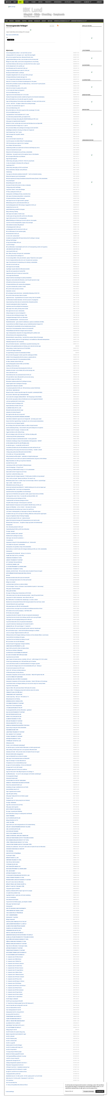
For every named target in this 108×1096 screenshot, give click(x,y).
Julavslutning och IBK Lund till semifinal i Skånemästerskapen (18, 465)
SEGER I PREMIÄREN (10, 815)
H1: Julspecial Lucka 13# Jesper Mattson (14, 970)
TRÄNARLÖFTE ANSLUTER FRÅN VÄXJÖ (14, 692)
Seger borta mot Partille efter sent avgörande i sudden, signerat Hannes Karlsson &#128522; (25, 493)
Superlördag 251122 (10, 165)
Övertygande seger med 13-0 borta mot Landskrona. (16, 769)
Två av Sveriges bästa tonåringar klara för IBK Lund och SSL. (18, 79)
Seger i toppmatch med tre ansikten (13, 791)
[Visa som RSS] (58, 25)
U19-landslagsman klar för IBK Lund (13, 227)
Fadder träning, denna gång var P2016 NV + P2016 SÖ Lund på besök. (20, 160)
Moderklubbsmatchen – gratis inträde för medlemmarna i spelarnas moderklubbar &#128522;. (25, 321)
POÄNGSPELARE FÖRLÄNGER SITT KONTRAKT (15, 950)
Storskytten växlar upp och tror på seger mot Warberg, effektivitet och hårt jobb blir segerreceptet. (26, 513)
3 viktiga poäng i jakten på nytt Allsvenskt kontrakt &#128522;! (18, 452)
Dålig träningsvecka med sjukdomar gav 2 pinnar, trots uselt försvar (20, 509)
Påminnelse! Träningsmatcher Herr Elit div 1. (15, 1065)
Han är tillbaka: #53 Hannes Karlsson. (13, 145)
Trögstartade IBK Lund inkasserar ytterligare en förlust (17, 500)
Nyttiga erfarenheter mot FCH (12, 820)
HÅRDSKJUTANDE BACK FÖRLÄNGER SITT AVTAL (16, 941)
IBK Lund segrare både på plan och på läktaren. (15, 156)
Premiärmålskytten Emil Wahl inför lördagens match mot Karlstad (19, 330)
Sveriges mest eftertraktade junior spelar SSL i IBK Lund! (17, 70)
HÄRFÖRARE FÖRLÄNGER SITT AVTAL (13, 859)
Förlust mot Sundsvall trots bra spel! (13, 149)
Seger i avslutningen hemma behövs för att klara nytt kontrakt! (18, 579)
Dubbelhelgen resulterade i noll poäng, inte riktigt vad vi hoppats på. (20, 130)
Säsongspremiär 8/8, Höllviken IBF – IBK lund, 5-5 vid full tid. (18, 553)
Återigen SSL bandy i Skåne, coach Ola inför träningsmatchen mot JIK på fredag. (22, 61)
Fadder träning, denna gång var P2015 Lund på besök (17, 167)
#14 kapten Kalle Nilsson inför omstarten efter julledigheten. (18, 284)
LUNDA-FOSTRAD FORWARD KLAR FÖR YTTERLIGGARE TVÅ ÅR (18, 844)
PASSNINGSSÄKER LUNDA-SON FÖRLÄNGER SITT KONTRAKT (18, 879)
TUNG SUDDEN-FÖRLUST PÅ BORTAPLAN (14, 912)
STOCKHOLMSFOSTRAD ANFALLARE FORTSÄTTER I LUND (17, 875)
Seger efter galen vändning (11, 793)
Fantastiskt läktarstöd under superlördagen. (15, 604)
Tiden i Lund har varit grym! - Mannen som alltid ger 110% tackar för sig (20, 478)
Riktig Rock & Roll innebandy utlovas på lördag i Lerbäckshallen (19, 152)
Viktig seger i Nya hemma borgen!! (13, 904)
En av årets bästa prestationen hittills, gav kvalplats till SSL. (18, 116)
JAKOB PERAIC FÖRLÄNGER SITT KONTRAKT (15, 732)
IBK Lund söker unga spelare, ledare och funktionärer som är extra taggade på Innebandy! (24, 399)
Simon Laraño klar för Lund (11, 372)
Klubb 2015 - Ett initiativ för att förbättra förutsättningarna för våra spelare (21, 81)
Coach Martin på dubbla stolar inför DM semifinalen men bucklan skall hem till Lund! (23, 447)
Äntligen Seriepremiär (10, 919)
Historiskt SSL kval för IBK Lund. (12, 264)
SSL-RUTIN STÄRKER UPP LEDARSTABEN (14, 676)
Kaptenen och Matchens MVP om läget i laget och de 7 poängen (19, 890)
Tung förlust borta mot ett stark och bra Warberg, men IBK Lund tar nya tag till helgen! (23, 617)
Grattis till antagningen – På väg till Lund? (14, 467)
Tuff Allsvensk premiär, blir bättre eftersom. (15, 672)
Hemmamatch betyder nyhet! (12, 778)
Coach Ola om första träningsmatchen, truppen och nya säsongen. (19, 222)
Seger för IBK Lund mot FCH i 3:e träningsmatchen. (16, 218)
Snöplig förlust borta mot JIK (12, 207)
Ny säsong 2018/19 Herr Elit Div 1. (13, 1014)
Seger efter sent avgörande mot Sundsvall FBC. (15, 271)
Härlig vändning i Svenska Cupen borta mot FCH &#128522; (18, 348)
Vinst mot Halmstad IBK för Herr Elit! (13, 1007)
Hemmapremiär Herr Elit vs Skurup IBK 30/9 (15, 1012)
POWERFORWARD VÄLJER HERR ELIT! (13, 1016)
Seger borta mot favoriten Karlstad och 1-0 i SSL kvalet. (17, 94)
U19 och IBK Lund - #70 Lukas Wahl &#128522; (15, 454)
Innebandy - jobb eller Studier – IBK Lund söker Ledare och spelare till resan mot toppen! (24, 571)
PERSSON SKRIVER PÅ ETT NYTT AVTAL (14, 723)
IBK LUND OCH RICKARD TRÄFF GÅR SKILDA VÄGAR (16, 654)
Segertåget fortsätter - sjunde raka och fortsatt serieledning (18, 895)
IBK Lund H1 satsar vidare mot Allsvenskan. (15, 882)
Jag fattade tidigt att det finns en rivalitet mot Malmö (17, 584)
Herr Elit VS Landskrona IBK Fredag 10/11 (14, 1047)
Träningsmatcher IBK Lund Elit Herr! (13, 1073)
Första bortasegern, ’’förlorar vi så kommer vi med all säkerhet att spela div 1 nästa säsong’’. (25, 586)
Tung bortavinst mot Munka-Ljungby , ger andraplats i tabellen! (19, 901)
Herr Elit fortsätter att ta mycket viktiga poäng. (15, 1031)
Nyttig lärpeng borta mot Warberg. (13, 698)
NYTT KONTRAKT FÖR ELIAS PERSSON (14, 562)
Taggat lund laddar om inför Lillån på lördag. (15, 432)
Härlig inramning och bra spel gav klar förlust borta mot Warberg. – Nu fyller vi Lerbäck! (24, 449)
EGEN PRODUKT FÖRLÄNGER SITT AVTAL (14, 568)
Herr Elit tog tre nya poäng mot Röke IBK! (14, 1001)
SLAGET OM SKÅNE (10, 822)
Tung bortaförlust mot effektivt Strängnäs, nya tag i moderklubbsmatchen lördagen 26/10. (24, 324)
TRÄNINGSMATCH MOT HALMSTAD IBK (14, 694)
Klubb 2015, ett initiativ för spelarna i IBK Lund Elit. (16, 88)
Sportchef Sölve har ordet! (11, 463)
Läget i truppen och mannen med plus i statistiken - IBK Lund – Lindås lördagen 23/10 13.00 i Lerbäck (26, 659)
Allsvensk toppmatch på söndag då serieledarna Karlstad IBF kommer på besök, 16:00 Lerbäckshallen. (27, 178)
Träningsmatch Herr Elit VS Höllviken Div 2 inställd (16, 1069)
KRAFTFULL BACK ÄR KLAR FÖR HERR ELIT (14, 932)
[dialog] (85, 1088)
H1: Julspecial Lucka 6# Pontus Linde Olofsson (16, 985)
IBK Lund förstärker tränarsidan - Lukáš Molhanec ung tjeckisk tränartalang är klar (22, 343)
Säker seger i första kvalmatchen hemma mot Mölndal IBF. (18, 758)
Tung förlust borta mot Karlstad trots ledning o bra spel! (17, 639)
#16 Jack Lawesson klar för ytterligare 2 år (14, 255)
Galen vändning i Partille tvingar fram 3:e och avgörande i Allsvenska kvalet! (21, 749)
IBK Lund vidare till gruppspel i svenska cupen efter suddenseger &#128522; (21, 354)
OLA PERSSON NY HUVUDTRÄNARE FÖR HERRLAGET (17, 652)
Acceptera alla (100, 1091)
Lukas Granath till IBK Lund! (11, 251)
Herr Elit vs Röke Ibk (10, 1036)
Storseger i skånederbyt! (11, 802)
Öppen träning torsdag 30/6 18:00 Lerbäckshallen (16, 727)
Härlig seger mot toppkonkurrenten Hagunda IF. (16, 121)
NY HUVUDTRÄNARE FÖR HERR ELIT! (13, 1027)
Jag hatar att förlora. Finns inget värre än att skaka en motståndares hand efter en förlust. (24, 608)
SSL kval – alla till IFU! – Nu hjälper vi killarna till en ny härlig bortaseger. (20, 103)
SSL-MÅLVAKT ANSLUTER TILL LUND (13, 407)
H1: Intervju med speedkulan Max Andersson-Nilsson (17, 1084)
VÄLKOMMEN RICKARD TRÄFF (12, 729)
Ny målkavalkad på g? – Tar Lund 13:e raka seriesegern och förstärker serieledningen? (23, 773)
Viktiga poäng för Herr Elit (11, 1029)
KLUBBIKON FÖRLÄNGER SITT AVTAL (13, 718)
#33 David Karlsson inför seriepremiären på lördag (16, 335)
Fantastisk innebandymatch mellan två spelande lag (16, 304)
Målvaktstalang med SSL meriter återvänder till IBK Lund (17, 202)
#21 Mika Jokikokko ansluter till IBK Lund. (14, 361)
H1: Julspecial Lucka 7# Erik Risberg (13, 983)
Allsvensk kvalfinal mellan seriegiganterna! (14, 754)
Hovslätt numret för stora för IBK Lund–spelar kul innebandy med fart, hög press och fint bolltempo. (26, 458)
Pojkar (33, 2)
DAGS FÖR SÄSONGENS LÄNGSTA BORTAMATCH (16, 908)
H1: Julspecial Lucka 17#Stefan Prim (13, 961)
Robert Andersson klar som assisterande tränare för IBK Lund (18, 374)
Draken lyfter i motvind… (11, 291)
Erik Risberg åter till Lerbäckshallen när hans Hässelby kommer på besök (21, 326)
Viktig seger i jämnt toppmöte (12, 807)
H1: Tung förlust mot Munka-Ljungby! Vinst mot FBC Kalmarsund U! (20, 1003)
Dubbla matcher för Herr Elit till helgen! (14, 1045)
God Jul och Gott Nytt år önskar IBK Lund (14, 138)
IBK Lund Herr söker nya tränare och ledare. (15, 288)
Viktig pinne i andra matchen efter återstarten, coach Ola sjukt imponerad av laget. (23, 280)
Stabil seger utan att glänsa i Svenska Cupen (15, 213)
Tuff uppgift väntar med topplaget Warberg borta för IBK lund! (19, 619)
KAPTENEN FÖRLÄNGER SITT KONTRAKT (14, 948)
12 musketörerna (9, 540)
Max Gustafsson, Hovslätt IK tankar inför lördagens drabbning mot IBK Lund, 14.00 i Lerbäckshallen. (26, 549)
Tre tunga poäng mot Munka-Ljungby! (14, 1051)
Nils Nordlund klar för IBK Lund (12, 233)
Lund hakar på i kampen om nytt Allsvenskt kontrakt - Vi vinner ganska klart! (21, 438)
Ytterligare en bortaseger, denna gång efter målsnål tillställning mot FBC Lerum (22, 119)
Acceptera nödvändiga (89, 1091)
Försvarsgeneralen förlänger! (17, 26)
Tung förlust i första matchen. (12, 685)
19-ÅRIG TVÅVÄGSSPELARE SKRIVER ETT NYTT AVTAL (17, 842)
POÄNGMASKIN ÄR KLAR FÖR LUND (13, 930)
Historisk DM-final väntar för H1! (12, 789)
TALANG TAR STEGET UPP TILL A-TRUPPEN (15, 555)
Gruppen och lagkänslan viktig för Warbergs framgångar (17, 515)
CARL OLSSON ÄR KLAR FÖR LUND (13, 829)
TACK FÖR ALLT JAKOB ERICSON (12, 390)
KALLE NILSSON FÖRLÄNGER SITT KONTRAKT (15, 712)
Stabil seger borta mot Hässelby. (12, 266)
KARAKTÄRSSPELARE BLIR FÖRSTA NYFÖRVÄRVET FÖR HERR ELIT (19, 934)
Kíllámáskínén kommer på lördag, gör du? (14, 485)
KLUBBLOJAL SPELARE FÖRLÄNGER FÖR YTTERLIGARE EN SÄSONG (20, 937)
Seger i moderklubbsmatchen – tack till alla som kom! (17, 319)
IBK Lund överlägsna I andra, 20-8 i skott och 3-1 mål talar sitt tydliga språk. (21, 434)
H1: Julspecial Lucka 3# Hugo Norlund (14, 992)
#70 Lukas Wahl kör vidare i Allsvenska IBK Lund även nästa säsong (20, 377)
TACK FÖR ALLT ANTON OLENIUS (13, 862)
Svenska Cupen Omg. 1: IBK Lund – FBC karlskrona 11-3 (17, 696)
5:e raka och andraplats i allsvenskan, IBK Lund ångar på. (17, 163)
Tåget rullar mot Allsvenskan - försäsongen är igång (16, 945)
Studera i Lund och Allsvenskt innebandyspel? (15, 745)
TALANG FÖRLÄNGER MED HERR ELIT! (13, 1018)
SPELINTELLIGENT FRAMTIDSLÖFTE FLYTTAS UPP (16, 921)
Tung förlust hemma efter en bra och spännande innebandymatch (19, 621)
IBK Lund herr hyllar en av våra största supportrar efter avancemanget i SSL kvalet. (23, 110)
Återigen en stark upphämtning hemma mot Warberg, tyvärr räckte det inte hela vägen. (23, 346)
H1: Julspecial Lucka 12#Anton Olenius (14, 972)
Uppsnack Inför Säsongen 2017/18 (13, 1060)
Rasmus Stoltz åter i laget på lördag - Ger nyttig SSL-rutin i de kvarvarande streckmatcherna (24, 421)
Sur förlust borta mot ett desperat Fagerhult (15, 423)
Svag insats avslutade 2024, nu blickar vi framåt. (16, 286)
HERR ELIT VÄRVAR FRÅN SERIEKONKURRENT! (15, 1020)
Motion (40, 2)
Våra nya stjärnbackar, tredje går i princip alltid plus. (16, 169)
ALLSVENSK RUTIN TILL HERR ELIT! (13, 1023)
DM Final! (8, 575)
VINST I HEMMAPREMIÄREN (11, 915)
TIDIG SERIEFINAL (9, 851)
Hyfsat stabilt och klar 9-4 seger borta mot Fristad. (16, 471)
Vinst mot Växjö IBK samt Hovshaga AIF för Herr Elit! (16, 1005)
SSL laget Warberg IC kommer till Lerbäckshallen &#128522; (18, 352)
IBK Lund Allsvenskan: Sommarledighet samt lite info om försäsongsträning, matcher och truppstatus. (27, 246)
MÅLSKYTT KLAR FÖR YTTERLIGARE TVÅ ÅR (15, 886)
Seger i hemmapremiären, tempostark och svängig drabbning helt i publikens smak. (23, 332)
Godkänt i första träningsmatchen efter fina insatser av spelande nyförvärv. (21, 357)
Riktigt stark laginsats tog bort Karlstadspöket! (15, 176)
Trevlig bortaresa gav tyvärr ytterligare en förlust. (16, 498)
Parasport (48, 2)
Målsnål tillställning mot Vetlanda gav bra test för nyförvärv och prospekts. (21, 220)
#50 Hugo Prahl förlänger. (11, 240)
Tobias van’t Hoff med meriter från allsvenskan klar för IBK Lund (19, 368)
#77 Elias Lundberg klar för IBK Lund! (13, 191)
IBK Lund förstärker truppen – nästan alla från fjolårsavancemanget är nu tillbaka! (22, 630)
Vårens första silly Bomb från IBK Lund (14, 784)
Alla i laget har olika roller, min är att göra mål (15, 414)
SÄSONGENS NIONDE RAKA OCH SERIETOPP (15, 848)
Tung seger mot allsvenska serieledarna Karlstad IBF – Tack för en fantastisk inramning (23, 174)
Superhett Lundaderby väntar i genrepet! (14, 533)
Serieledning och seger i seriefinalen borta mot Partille (17, 787)
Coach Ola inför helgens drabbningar (13, 350)
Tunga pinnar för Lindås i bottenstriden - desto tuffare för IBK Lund (19, 597)
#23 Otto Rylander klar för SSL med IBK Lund (15, 66)
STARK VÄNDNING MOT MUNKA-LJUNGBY (14, 910)
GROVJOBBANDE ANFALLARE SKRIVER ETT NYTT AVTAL (17, 840)
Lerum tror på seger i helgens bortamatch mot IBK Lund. (17, 632)
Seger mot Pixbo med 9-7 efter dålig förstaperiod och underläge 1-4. (20, 771)
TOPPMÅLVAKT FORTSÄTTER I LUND (13, 740)
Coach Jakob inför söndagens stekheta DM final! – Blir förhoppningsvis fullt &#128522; (24, 396)
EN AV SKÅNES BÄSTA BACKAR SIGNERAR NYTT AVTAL (17, 939)
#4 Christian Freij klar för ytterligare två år (14, 403)
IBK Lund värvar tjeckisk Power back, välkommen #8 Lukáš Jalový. (19, 57)
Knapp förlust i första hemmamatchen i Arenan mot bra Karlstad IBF (19, 328)
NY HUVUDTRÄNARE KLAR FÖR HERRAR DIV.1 (15, 954)
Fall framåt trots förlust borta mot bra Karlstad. (15, 282)
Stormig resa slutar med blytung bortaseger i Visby (16, 315)
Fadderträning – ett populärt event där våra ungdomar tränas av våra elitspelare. (22, 154)
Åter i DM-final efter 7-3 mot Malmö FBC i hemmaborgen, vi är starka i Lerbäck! (22, 599)
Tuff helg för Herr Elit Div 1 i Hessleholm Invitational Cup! (17, 1067)
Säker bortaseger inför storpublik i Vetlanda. (15, 134)
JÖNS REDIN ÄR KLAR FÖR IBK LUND (13, 249)
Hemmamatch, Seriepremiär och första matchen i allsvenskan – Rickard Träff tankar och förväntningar (26, 681)
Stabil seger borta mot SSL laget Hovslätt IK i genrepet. (17, 200)
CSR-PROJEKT (68, 2)
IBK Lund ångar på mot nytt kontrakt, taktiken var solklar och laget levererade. (22, 425)
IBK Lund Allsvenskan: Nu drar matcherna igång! (16, 231)
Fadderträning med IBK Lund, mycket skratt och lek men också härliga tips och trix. (23, 147)
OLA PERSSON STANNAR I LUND (12, 564)
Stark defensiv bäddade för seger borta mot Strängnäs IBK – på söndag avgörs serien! (23, 418)
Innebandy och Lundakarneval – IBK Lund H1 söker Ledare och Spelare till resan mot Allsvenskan (25, 846)
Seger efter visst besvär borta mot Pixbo (14, 804)
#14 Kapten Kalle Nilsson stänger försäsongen (15, 198)
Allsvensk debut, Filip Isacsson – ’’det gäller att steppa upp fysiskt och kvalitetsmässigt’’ (24, 522)
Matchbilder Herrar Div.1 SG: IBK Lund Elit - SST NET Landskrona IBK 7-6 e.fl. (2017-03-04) (24, 1076)
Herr (20, 2)
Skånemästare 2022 (10, 743)
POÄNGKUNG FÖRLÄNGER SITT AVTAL (14, 557)
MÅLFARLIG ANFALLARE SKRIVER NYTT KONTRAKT (16, 943)
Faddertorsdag (9, 136)
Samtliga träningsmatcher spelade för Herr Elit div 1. (16, 1062)
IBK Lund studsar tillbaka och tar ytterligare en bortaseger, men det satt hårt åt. (22, 127)
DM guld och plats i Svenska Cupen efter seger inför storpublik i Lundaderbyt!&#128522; (24, 392)
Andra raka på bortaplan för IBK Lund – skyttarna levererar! (18, 518)
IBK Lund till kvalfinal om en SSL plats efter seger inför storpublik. (19, 99)
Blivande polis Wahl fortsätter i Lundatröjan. (15, 72)
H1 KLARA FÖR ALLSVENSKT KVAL (13, 893)
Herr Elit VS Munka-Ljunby (11, 1038)
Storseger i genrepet (10, 531)
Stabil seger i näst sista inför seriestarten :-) (15, 538)
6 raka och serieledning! (11, 897)
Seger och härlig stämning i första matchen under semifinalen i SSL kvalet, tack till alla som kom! (25, 101)
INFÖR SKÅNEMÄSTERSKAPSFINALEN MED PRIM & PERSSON (18, 573)
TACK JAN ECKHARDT (10, 870)
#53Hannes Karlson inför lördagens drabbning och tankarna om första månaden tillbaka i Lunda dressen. (27, 635)
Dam (15, 2)
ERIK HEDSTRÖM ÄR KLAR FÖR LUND (13, 714)
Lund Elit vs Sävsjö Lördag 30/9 (12, 1058)
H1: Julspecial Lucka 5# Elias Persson (14, 987)
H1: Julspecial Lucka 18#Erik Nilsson (13, 959)
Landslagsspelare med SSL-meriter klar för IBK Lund (16, 229)
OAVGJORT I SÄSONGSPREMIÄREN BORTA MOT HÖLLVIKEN (18, 826)
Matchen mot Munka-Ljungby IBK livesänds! (15, 1053)
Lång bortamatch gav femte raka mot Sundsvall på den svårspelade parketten (22, 302)
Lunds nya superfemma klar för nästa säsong (15, 401)
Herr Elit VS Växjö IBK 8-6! (11, 1049)
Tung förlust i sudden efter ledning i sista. (14, 474)
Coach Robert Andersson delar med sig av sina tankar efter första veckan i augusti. (23, 63)
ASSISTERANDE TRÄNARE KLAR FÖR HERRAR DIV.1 (16, 952)
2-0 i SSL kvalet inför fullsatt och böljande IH (15, 90)
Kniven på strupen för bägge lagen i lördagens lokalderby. (18, 643)
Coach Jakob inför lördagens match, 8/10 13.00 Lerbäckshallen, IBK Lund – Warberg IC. (24, 665)
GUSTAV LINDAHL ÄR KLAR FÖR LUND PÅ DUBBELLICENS (17, 443)
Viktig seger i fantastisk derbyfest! (13, 588)
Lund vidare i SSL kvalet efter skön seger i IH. (15, 105)
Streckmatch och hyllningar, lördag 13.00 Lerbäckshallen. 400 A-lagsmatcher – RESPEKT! (24, 440)
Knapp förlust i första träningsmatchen (14, 705)
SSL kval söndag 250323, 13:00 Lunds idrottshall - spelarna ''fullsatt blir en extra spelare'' (24, 257)
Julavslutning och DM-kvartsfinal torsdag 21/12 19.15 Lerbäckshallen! (20, 469)
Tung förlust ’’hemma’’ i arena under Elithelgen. (15, 189)
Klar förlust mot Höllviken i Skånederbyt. (14, 650)
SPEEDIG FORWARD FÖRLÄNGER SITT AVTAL (15, 877)
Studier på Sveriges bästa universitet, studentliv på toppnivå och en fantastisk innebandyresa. (25, 96)
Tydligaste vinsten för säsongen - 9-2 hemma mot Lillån (17, 429)
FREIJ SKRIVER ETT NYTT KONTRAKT (13, 734)
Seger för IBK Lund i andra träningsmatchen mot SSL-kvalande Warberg (20, 824)
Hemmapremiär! (9, 524)
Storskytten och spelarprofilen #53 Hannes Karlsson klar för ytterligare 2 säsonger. (23, 238)
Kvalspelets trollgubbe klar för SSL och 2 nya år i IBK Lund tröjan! (19, 74)
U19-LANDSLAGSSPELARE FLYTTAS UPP (14, 707)
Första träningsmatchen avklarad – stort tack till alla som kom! (19, 52)
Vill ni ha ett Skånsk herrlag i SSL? (13, 85)
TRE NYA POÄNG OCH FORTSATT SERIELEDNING (16, 780)
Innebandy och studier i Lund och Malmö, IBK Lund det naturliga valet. (20, 370)
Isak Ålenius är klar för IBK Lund (12, 366)
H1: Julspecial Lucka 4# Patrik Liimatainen (14, 990)
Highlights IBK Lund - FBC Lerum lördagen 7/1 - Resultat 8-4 (18, 626)
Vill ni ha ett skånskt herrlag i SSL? (13, 112)
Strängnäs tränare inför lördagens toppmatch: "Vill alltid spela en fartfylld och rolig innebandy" (25, 476)
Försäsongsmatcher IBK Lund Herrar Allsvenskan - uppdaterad (18, 710)
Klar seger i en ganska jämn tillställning (14, 811)
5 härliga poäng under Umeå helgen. (13, 187)
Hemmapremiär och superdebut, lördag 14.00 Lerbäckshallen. (18, 546)
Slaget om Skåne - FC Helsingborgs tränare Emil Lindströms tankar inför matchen (22, 690)
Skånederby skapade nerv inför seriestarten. (15, 341)
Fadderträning (9, 171)
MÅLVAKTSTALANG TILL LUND (12, 857)
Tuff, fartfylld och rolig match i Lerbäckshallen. (15, 544)
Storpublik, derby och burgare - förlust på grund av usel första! (19, 502)
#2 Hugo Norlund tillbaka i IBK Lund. (13, 242)
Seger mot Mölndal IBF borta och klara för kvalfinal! (16, 756)
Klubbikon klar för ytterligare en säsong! (14, 535)
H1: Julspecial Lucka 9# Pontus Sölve (14, 979)
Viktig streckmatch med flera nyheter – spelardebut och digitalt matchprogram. (22, 456)
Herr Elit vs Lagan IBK (10, 1042)
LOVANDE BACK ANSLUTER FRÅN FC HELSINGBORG (16, 679)
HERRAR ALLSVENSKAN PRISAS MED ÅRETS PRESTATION (17, 725)
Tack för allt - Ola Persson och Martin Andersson (16, 670)
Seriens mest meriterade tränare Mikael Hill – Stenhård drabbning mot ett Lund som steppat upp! (26, 487)
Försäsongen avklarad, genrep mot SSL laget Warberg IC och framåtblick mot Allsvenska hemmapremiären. (28, 339)
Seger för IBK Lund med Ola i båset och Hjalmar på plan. (17, 648)
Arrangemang (57, 2)
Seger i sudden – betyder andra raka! (13, 482)
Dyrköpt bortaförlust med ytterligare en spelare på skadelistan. (19, 277)
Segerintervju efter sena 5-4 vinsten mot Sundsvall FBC (17, 273)
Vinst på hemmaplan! (10, 180)
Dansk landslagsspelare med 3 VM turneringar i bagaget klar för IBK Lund (21, 205)
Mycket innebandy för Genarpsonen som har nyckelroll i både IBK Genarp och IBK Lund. (23, 504)
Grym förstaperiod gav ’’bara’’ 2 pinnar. (14, 132)
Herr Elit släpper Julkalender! (12, 998)
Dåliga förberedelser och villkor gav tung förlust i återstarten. (18, 460)
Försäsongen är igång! (10, 855)
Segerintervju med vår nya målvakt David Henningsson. (17, 306)
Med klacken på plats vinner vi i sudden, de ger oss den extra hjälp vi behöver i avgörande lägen (25, 480)
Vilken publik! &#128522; (11, 590)
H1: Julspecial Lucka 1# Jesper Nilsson (14, 996)
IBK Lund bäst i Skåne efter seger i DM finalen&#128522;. (17, 394)
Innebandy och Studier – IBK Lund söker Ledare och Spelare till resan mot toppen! (22, 751)
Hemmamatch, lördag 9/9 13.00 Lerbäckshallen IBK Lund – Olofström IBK (21, 542)
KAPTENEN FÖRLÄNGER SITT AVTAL (13, 738)
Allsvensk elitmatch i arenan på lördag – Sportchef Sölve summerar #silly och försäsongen (24, 337)
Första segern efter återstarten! (12, 275)
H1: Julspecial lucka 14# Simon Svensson (14, 967)
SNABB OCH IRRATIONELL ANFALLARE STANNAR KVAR (17, 835)
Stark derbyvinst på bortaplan (12, 899)
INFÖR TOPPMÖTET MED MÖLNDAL (13, 809)
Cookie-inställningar (10, 1091)
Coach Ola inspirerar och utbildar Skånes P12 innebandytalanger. (19, 141)
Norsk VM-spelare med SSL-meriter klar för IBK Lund (16, 68)
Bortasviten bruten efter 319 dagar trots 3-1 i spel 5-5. (17, 125)
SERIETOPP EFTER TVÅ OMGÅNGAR (13, 853)
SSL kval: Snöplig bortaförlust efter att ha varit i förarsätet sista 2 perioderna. (22, 260)
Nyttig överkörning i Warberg (12, 211)
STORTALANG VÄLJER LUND (12, 864)
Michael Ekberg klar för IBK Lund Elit (13, 182)
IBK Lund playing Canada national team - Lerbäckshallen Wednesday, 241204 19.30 (22, 293)
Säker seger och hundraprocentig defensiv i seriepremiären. (18, 196)
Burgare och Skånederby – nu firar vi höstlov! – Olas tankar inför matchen (21, 507)
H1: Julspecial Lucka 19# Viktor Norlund (14, 956)
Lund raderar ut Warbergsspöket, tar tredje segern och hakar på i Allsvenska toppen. (23, 511)
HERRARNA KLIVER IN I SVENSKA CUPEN (14, 701)
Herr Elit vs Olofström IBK (11, 1040)
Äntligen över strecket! (10, 582)
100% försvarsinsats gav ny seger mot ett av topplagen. (17, 143)
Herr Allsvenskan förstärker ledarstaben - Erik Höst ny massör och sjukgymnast (22, 299)
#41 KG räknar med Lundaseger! (12, 612)
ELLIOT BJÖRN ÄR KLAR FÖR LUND (13, 818)
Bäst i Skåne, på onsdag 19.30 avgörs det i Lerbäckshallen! (18, 253)
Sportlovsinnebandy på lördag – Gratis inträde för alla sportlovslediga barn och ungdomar (24, 427)
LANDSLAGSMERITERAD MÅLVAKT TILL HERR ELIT (16, 923)
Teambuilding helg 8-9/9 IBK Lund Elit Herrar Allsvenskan (17, 529)
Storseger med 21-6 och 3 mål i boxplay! (14, 767)
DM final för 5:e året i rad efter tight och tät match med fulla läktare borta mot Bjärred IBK (24, 123)
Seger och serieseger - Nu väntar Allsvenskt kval (16, 760)
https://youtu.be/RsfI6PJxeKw (12, 34)
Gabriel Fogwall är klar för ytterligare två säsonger (16, 383)
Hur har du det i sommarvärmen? (12, 235)
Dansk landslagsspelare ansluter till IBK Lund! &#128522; (17, 363)
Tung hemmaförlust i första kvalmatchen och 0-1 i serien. (17, 114)
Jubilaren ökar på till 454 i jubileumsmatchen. (15, 436)
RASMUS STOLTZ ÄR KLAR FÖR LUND (13, 716)
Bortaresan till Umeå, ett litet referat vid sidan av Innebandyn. (18, 185)
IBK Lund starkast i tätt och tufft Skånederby (15, 641)
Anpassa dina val (69, 1091)
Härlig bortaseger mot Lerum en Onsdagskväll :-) (16, 313)
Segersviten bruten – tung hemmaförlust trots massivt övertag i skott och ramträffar (23, 297)
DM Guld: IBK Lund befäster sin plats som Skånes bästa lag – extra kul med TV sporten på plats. (25, 83)
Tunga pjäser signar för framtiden (13, 888)
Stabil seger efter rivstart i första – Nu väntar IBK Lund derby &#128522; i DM (21, 496)
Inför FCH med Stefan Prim (11, 1082)
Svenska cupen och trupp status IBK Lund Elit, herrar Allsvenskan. (19, 216)
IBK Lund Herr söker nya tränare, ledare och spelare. (16, 295)
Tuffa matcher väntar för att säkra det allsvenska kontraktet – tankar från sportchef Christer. (24, 595)
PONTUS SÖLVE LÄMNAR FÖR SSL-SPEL (14, 833)
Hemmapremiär (9, 551)
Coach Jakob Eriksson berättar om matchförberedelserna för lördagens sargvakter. (23, 663)
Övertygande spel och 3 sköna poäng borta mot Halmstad (18, 800)
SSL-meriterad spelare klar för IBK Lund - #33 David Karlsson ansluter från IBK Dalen (23, 388)
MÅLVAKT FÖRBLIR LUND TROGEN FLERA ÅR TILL (16, 884)
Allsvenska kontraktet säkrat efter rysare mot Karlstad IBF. (18, 577)
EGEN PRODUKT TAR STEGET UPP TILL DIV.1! (15, 1025)
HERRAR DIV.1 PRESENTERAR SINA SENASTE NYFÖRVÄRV (17, 782)
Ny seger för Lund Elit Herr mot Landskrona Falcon (16, 1071)
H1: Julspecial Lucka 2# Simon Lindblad (14, 994)
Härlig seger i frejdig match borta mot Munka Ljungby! (17, 796)
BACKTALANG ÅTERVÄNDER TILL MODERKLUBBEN (16, 868)
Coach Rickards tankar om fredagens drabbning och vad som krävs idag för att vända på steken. (25, 683)
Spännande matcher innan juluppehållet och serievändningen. (18, 491)
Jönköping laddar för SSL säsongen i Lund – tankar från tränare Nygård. (20, 55)
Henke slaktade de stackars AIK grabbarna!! (15, 224)
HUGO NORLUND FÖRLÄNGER (12, 831)
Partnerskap (77, 2)
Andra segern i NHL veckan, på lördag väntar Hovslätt (17, 308)
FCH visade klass (9, 1080)
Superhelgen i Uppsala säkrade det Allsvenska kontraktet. (18, 268)
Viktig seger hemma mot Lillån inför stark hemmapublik (17, 606)
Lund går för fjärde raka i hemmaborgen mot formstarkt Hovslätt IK (19, 624)
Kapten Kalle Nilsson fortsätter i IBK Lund (14, 405)
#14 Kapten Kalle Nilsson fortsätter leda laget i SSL (16, 77)
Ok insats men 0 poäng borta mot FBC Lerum (15, 668)
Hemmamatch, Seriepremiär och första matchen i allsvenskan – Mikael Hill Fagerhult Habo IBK (25, 674)
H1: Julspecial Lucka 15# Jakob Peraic (14, 965)
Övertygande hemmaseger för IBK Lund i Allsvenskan (17, 317)
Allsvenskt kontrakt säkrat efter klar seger (14, 410)
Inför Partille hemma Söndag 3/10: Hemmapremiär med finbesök (19, 813)
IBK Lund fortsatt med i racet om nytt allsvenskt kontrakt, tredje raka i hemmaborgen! (23, 628)
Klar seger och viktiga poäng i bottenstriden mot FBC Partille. (18, 593)
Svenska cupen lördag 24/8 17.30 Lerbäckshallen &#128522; (18, 359)
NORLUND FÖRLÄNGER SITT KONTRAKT (14, 721)
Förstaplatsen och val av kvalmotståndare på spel (16, 762)
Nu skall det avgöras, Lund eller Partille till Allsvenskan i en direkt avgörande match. (23, 747)
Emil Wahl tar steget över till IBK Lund (13, 379)
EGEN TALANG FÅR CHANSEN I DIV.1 (13, 866)
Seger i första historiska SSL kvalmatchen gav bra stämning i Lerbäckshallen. (21, 262)
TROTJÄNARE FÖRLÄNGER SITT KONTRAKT (15, 703)
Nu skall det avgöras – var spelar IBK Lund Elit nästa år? (17, 445)
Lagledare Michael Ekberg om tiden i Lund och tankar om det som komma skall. (22, 59)
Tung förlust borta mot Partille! (12, 657)
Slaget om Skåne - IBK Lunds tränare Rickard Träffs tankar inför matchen (20, 687)
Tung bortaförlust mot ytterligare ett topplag (15, 637)
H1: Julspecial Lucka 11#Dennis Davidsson (15, 974)
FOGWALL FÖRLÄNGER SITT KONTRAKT (14, 736)
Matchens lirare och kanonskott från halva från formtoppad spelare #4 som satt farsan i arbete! (25, 601)
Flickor (26, 2)
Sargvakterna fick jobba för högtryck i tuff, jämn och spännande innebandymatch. (22, 615)
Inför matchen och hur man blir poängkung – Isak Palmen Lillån (19, 610)
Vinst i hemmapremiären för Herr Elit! (13, 1009)
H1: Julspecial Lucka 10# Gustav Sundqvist (15, 976)
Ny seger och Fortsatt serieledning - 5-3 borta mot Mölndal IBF (18, 765)
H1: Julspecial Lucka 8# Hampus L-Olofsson (15, 981)
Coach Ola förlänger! (10, 244)
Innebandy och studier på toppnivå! (13, 412)
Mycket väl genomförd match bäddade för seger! (16, 1034)
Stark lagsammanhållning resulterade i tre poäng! (16, 1056)
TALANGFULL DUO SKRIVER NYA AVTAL (14, 928)
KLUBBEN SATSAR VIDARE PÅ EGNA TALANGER (15, 926)
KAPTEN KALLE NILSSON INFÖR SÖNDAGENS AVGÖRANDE (18, 416)
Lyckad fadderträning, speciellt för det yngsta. (15, 209)
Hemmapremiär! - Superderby (12, 917)
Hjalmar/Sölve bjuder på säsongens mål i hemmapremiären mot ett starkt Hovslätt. (23, 520)
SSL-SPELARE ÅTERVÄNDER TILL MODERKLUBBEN (16, 566)
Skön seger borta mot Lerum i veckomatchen (15, 310)
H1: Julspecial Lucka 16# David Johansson (15, 963)
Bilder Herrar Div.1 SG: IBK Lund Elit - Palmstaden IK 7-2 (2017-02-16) (20, 1078)
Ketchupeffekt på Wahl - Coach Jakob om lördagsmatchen (18, 489)
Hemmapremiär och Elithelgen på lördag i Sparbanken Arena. (18, 194)
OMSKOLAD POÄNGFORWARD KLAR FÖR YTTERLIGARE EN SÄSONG (20, 837)
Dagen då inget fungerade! (11, 158)
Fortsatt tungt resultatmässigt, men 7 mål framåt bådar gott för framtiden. (21, 661)
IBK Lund (9, 2)
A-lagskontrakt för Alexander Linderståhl (14, 385)
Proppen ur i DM (9, 798)
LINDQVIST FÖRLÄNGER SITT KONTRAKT (14, 560)
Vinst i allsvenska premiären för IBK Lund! (14, 526)
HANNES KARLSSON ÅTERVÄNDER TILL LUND (15, 646)
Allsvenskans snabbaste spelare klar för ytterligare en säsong (18, 381)
